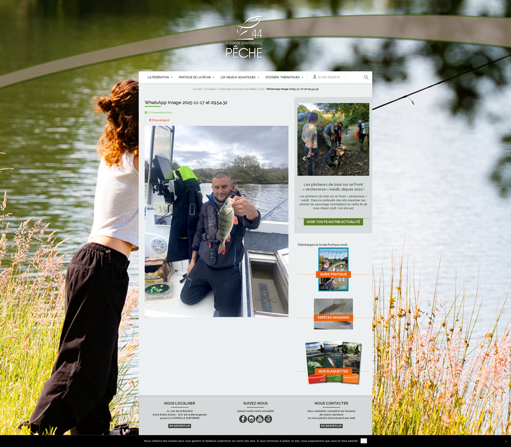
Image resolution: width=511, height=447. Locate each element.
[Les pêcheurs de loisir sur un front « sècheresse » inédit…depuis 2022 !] (333, 139)
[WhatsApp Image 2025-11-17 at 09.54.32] (216, 221)
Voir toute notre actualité (333, 222)
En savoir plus (179, 425)
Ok (363, 440)
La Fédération (158, 77)
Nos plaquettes (333, 371)
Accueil (197, 88)
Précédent (160, 120)
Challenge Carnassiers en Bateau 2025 (241, 88)
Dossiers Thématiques (283, 77)
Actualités (210, 88)
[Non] (506, 441)
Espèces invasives (333, 317)
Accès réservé (328, 77)
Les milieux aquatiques (238, 77)
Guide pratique (333, 274)
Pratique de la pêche (195, 77)
